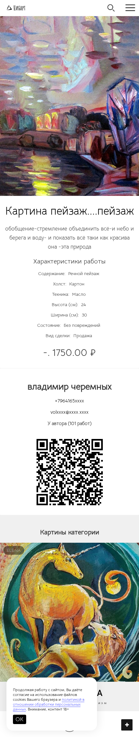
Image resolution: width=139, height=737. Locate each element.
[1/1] (69, 106)
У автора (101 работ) (69, 423)
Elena (13, 550)
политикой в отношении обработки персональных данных (48, 704)
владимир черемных (69, 386)
